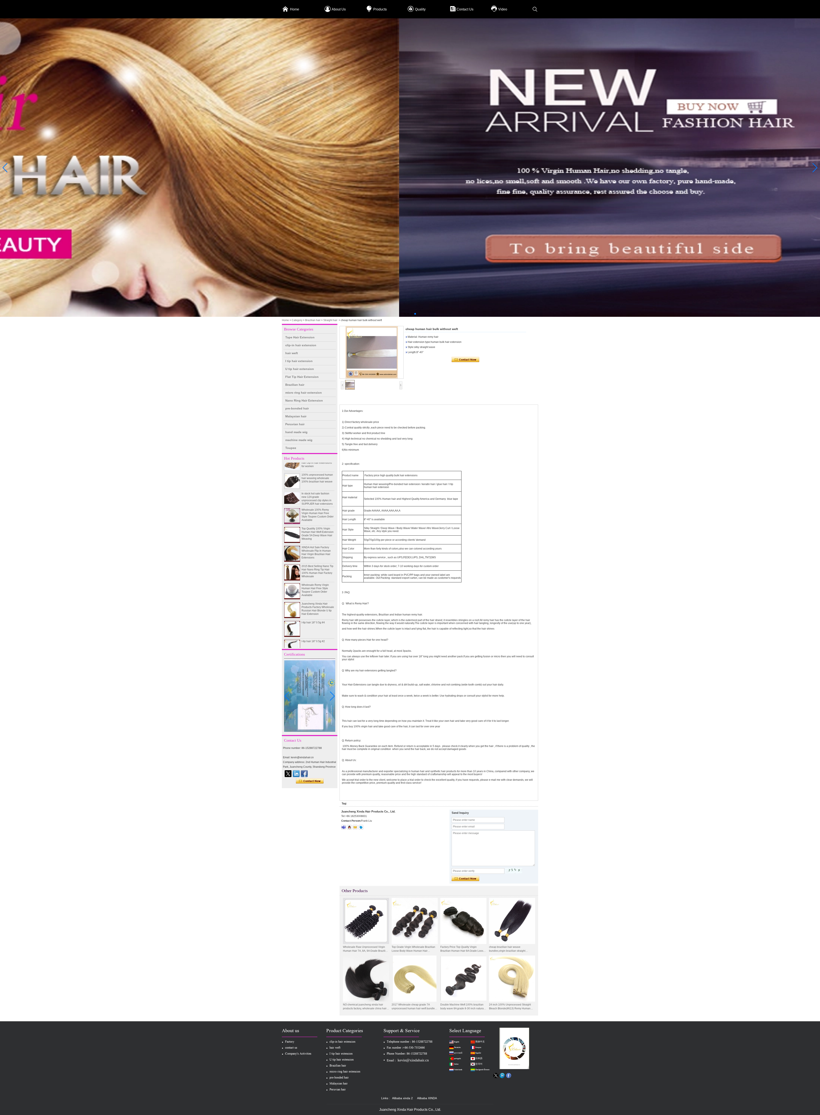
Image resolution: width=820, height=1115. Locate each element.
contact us (291, 1048)
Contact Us (465, 9)
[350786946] (349, 827)
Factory (289, 1042)
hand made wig (296, 432)
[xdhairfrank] (343, 827)
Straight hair (330, 320)
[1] (410, 315)
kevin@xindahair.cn (413, 1060)
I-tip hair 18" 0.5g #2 (313, 612)
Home (294, 9)
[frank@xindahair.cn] (355, 827)
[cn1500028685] (361, 827)
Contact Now (310, 781)
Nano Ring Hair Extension (304, 400)
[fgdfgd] (304, 773)
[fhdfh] (296, 773)
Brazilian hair (313, 320)
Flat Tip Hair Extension (302, 376)
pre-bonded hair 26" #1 (315, 630)
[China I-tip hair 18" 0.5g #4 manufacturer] (292, 600)
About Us (339, 9)
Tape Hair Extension (300, 337)
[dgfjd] (288, 773)
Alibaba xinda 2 (402, 1098)
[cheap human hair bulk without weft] (372, 352)
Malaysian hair (295, 416)
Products (380, 9)
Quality (420, 9)
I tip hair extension (299, 361)
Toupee (290, 448)
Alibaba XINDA (427, 1098)
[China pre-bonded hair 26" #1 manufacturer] (292, 637)
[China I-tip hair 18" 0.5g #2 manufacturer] (292, 618)
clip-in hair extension (300, 345)
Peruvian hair (295, 424)
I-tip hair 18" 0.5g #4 (313, 593)
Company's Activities (298, 1054)
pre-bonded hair (297, 408)
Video (502, 9)
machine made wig (298, 440)
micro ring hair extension (303, 392)
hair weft (291, 353)
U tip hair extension (299, 369)
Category (297, 320)
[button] (405, 314)
